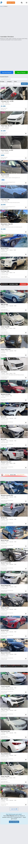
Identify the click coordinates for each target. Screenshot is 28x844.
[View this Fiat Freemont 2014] (14, 723)
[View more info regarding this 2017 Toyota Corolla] (26, 692)
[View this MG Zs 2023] (14, 409)
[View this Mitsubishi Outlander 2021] (14, 487)
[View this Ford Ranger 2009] (14, 263)
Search (25, 83)
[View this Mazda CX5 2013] (14, 240)
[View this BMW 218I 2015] (14, 791)
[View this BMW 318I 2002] (14, 296)
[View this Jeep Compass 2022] (14, 701)
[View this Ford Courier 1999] (14, 191)
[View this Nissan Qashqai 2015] (14, 577)
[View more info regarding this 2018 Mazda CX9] (26, 546)
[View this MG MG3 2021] (14, 510)
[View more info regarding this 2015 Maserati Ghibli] (26, 658)
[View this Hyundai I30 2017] (14, 622)
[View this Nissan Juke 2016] (14, 600)
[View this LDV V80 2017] (14, 364)
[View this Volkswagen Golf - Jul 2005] (14, 93)
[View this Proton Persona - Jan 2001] (14, 142)
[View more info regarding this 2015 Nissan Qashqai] (26, 591)
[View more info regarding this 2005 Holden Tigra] (26, 332)
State (15, 81)
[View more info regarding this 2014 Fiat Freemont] (26, 737)
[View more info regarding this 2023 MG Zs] (26, 422)
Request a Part (10, 2)
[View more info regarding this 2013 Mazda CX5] (26, 254)
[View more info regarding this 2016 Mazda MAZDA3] (26, 759)
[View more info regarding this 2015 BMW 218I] (26, 804)
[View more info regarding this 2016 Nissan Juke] (26, 613)
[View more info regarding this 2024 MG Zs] (26, 445)
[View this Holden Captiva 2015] (14, 341)
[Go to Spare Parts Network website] (14, 284)
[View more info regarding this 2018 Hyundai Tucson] (26, 568)
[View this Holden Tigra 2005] (14, 319)
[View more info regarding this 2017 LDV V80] (26, 377)
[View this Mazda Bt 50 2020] (14, 167)
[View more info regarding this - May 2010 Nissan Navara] (26, 232)
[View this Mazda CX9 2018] (14, 532)
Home (1, 6)
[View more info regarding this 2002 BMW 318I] (26, 310)
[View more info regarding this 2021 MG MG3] (26, 523)
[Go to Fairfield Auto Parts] (14, 475)
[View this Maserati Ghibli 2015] (14, 645)
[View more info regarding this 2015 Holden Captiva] (26, 355)
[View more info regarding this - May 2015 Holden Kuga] (26, 133)
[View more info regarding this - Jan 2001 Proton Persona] (26, 158)
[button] (14, 809)
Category (9, 81)
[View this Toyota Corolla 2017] (14, 678)
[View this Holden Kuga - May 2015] (14, 117)
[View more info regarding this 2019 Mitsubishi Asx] (26, 400)
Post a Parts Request (14, 821)
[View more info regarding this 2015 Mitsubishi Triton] (26, 467)
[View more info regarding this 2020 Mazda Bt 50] (26, 183)
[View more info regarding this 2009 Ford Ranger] (26, 277)
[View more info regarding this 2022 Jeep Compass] (26, 714)
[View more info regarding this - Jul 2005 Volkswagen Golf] (26, 109)
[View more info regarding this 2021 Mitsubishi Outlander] (26, 501)
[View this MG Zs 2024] (14, 431)
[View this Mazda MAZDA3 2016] (14, 746)
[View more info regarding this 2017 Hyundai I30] (26, 636)
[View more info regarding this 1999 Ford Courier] (26, 207)
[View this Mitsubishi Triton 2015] (14, 454)
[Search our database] (21, 2)
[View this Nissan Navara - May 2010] (14, 216)
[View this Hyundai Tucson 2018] (14, 555)
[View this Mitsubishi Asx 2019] (14, 386)
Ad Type (2, 81)
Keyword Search (4, 76)
